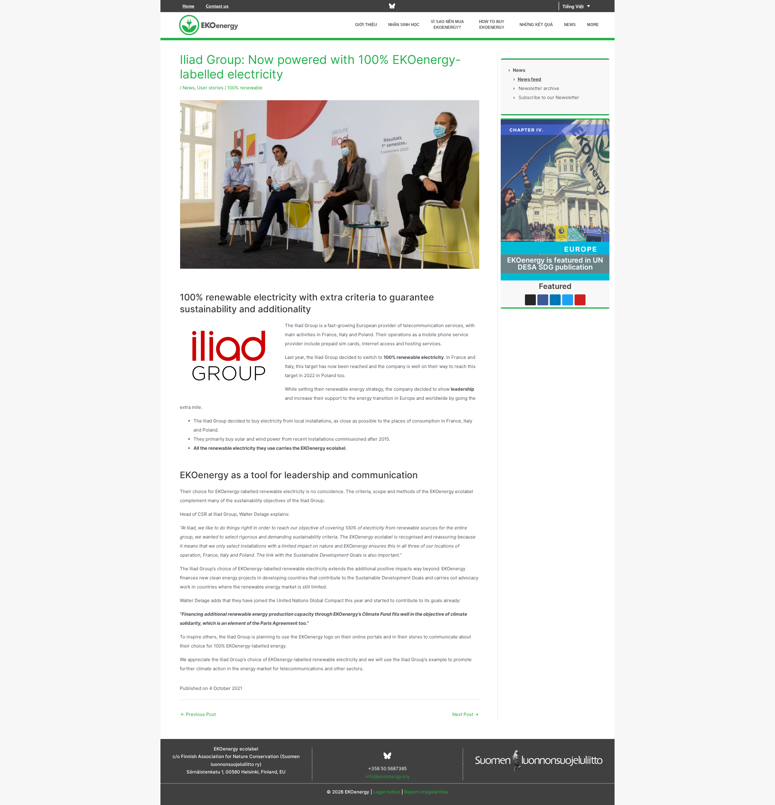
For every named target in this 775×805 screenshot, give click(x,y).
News (189, 88)
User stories (210, 88)
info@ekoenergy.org (387, 776)
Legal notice (386, 792)
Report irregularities (426, 792)
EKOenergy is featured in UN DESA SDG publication (555, 263)
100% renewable (244, 88)
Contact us (217, 6)
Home (188, 6)
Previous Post (198, 714)
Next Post (465, 714)
